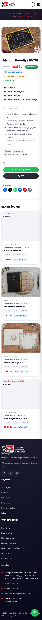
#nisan (24, 154)
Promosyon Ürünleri (9, 543)
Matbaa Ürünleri (7, 538)
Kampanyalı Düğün (13, 96)
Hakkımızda (5, 493)
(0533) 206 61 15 (11, 588)
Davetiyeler (32, 13)
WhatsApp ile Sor (22, 169)
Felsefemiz (5, 498)
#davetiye (16, 254)
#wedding (25, 422)
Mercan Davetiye (30, 100)
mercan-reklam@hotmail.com (17, 593)
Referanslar (6, 503)
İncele (7, 216)
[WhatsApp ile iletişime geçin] (34, 612)
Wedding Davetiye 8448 (15, 418)
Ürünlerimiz (20, 13)
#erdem (24, 310)
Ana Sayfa (9, 13)
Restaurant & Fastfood (10, 548)
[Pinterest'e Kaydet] (25, 190)
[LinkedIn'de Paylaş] (20, 190)
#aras (24, 254)
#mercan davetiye (11, 154)
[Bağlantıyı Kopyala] (30, 190)
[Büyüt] (37, 50)
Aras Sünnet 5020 (12, 250)
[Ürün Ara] (33, 4)
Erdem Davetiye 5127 (14, 362)
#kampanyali (18, 151)
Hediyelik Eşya (6, 558)
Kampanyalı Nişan (12, 100)
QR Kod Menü (6, 553)
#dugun (8, 151)
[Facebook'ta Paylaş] (5, 190)
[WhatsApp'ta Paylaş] (15, 190)
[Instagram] (10, 473)
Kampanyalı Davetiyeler (15, 92)
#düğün (7, 310)
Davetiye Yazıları (8, 508)
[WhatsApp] (17, 473)
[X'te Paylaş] (10, 190)
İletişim (4, 513)
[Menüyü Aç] (38, 4)
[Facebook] (4, 473)
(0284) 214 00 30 (12, 583)
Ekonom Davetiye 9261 (15, 306)
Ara (22, 176)
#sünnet (8, 254)
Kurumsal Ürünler (8, 533)
